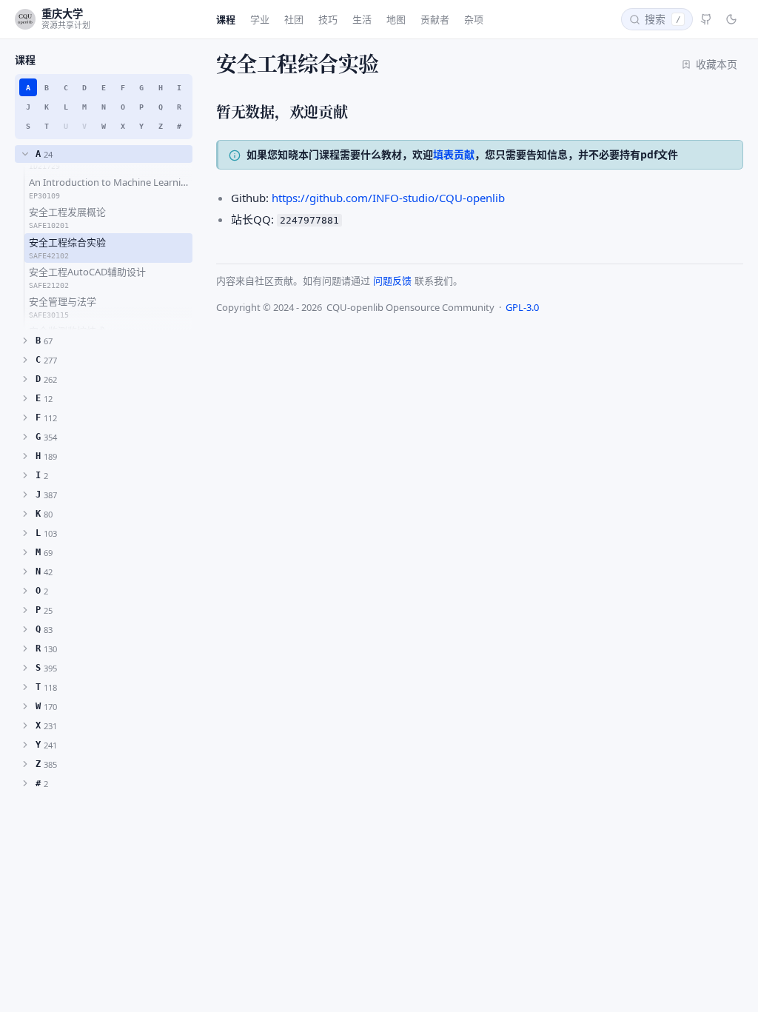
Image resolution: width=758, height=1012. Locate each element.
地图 (396, 19)
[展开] (25, 340)
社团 (293, 19)
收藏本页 (716, 64)
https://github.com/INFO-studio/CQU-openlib (388, 197)
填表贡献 (453, 154)
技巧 (328, 19)
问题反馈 (392, 280)
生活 (362, 19)
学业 (259, 19)
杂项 (473, 19)
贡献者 (434, 19)
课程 (225, 19)
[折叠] (25, 154)
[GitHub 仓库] (706, 19)
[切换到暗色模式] (731, 19)
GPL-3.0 (522, 307)
